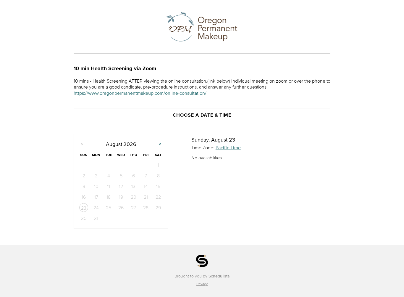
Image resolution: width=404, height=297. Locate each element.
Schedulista (219, 276)
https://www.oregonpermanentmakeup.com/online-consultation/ (140, 93)
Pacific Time (228, 147)
